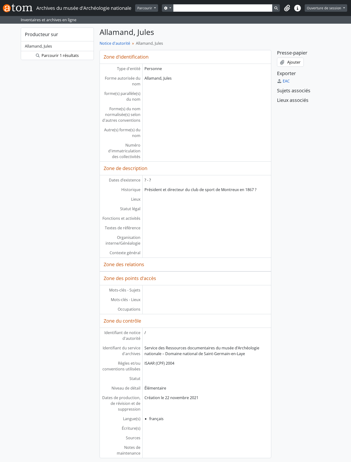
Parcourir (145, 8)
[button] (287, 8)
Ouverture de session (324, 8)
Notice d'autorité (115, 43)
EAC (286, 81)
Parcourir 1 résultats (60, 55)
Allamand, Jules (38, 46)
